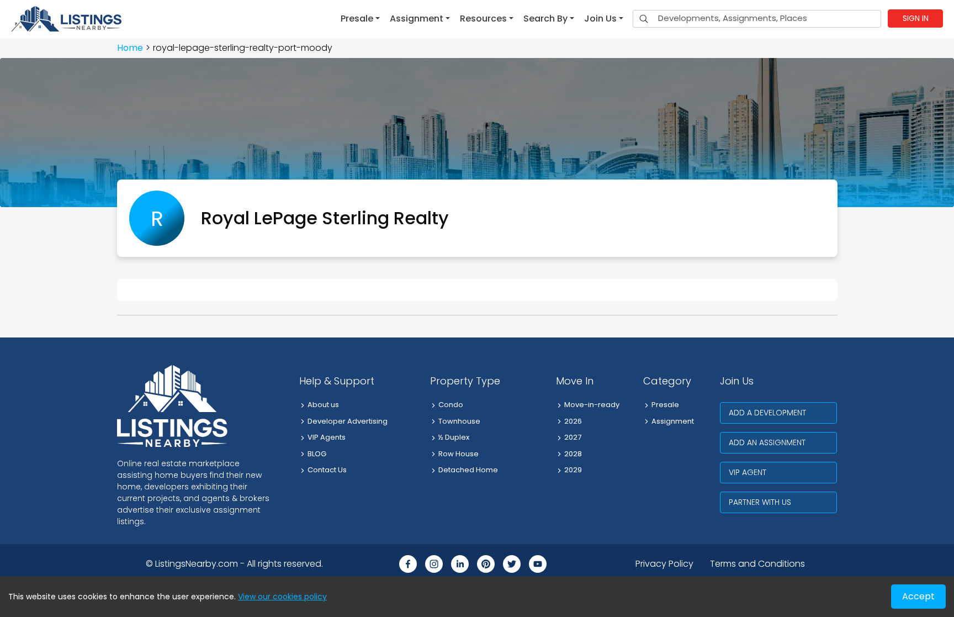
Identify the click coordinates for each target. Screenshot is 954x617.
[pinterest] (486, 564)
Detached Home (468, 470)
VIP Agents (327, 437)
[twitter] (512, 564)
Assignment (672, 421)
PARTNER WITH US (760, 502)
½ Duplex (453, 437)
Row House (458, 454)
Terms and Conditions (757, 563)
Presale (665, 404)
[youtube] (538, 564)
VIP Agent (747, 472)
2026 (573, 421)
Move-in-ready (591, 404)
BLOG (317, 454)
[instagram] (434, 564)
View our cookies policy (282, 596)
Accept (918, 596)
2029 (573, 470)
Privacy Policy (664, 563)
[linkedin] (460, 564)
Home (130, 47)
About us (323, 404)
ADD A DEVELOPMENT (767, 412)
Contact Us (327, 470)
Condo (450, 404)
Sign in (916, 18)
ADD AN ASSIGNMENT (767, 442)
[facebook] (408, 564)
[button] (360, 18)
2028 (573, 454)
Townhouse (459, 421)
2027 (572, 437)
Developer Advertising (348, 421)
